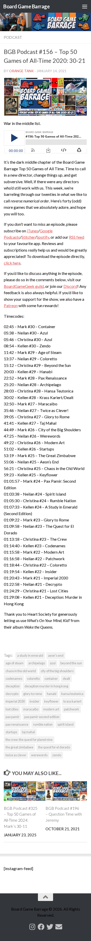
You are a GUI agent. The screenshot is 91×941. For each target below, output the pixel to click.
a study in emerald (30, 655)
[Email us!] (58, 926)
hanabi (51, 694)
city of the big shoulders (57, 671)
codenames (14, 678)
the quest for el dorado (54, 747)
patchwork (71, 709)
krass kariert (72, 701)
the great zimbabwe (19, 747)
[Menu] (84, 6)
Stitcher (28, 237)
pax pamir (12, 717)
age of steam (15, 663)
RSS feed (76, 237)
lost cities (12, 709)
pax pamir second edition (41, 717)
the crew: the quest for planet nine (29, 740)
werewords (39, 755)
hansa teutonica (72, 694)
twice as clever (16, 755)
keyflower (51, 701)
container (51, 678)
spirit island (65, 724)
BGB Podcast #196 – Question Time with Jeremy (64, 814)
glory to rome (32, 694)
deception (13, 686)
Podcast (13, 37)
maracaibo (30, 709)
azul (53, 663)
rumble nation (43, 724)
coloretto (33, 678)
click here (12, 262)
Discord (70, 286)
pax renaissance (17, 724)
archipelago (36, 663)
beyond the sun (71, 663)
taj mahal (28, 732)
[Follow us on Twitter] (50, 926)
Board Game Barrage (26, 6)
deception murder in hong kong (46, 686)
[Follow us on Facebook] (41, 926)
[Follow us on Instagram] (32, 926)
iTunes (32, 230)
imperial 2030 (15, 701)
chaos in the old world (21, 671)
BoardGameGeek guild (24, 286)
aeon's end (55, 655)
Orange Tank (21, 71)
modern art (51, 709)
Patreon (11, 305)
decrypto (12, 694)
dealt (66, 678)
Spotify (43, 237)
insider (34, 701)
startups (11, 732)
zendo (56, 755)
